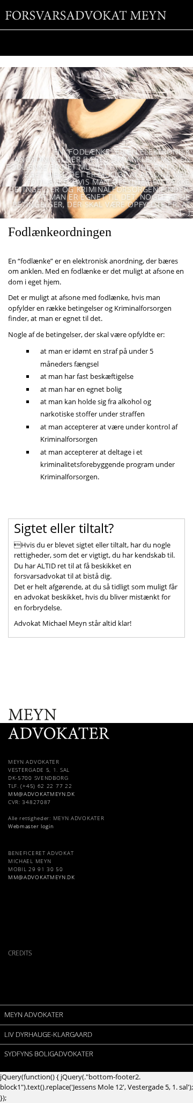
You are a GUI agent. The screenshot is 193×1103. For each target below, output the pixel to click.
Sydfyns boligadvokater (48, 1053)
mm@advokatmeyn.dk (41, 794)
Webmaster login (31, 826)
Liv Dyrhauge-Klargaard (48, 1034)
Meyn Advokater (33, 1014)
